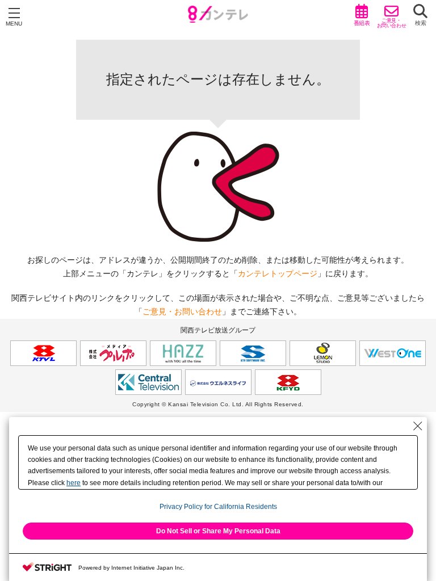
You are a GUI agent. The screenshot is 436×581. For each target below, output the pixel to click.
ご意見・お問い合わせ (182, 311)
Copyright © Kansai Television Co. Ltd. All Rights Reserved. (218, 404)
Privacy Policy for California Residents (218, 507)
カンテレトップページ (277, 273)
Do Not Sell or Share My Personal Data (218, 531)
